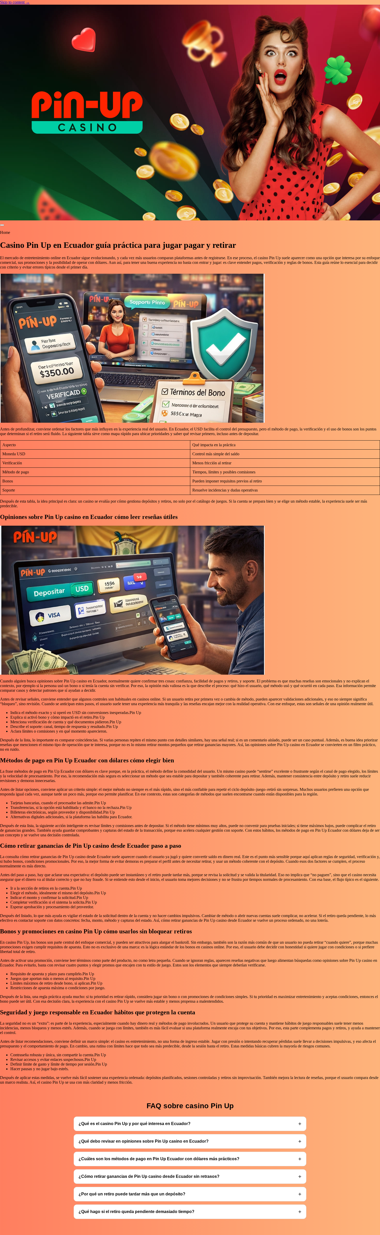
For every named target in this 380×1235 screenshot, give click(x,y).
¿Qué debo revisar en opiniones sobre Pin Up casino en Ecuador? (144, 1141)
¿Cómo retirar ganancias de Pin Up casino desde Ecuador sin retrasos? (149, 1176)
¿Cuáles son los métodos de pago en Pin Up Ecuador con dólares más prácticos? (159, 1159)
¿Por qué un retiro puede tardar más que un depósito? (132, 1194)
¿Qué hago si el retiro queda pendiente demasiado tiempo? (136, 1211)
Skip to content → (15, 2)
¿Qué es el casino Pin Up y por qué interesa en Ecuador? (135, 1123)
